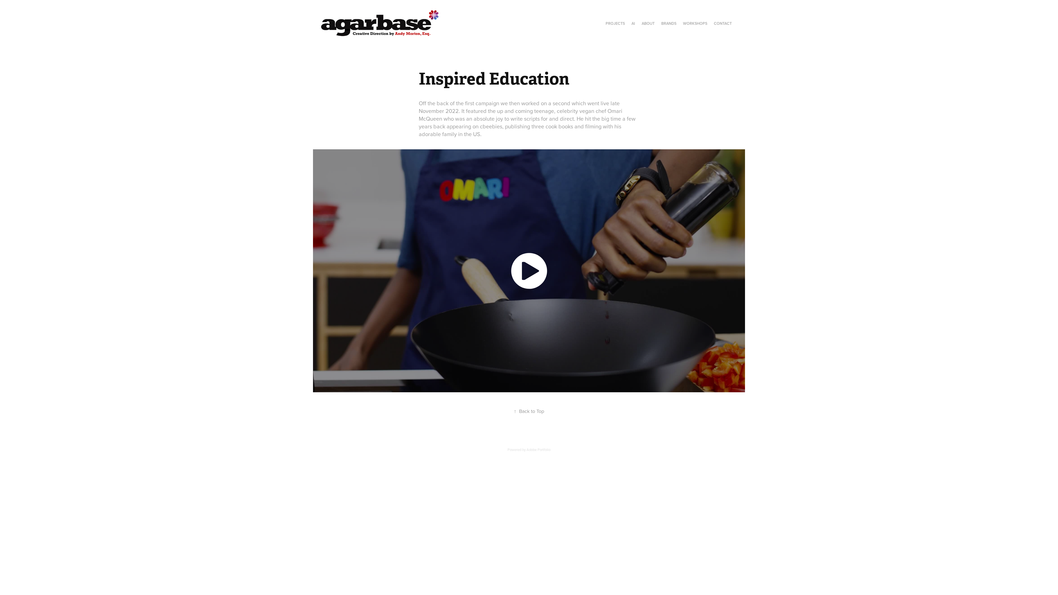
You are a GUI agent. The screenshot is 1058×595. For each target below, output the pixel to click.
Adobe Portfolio (538, 449)
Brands (668, 23)
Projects (615, 23)
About (648, 23)
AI (633, 23)
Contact (723, 23)
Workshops (695, 23)
